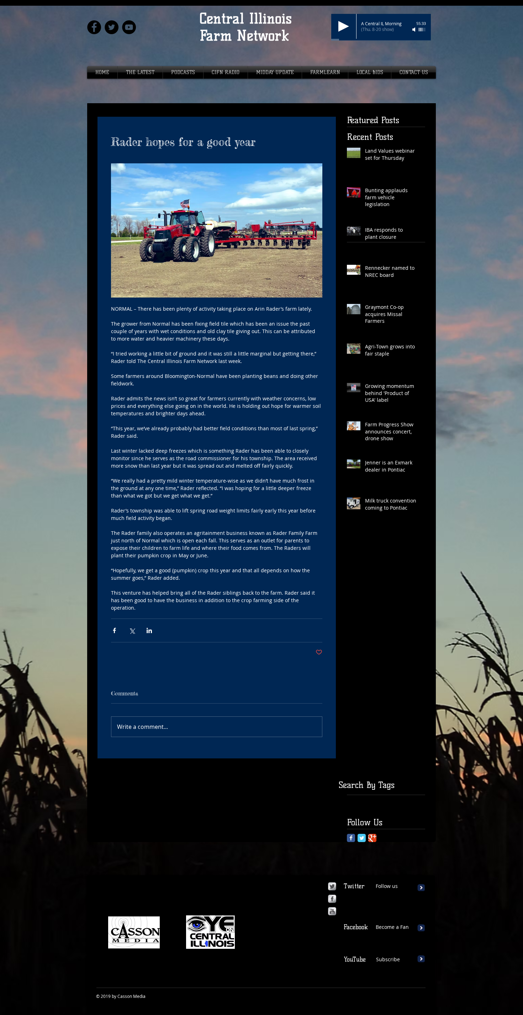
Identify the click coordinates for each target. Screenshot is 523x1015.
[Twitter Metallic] (332, 886)
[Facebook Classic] (351, 838)
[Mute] (414, 29)
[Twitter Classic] (362, 838)
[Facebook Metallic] (332, 899)
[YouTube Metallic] (332, 911)
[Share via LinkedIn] (149, 630)
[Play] (343, 26)
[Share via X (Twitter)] (131, 630)
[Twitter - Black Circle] (111, 27)
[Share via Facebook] (114, 630)
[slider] (422, 29)
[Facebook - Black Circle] (94, 27)
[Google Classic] (372, 838)
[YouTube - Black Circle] (129, 27)
